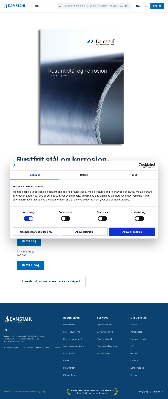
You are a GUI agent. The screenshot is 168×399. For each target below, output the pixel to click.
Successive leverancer (107, 346)
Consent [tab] (35, 174)
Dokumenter (69, 367)
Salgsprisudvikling (71, 331)
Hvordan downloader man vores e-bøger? (51, 281)
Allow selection (84, 231)
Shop (38, 6)
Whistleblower (103, 353)
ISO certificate (70, 375)
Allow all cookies (132, 231)
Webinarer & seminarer (73, 346)
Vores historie (136, 331)
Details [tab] (84, 174)
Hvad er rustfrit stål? (72, 339)
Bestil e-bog (30, 265)
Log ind (157, 6)
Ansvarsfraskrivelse (43, 348)
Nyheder (134, 353)
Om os (133, 324)
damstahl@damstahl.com (29, 339)
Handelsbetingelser (11, 348)
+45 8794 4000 (12, 339)
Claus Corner (69, 353)
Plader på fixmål (104, 339)
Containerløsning (105, 331)
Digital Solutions (104, 324)
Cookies (57, 348)
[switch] (65, 218)
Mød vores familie (138, 339)
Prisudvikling (69, 324)
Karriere (134, 360)
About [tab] (133, 174)
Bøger (66, 360)
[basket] (138, 6)
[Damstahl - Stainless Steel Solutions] (15, 5)
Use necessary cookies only (36, 231)
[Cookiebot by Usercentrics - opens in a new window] (141, 165)
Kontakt (133, 375)
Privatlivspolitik (27, 348)
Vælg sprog (143, 392)
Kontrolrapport (137, 367)
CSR (132, 346)
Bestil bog (29, 241)
